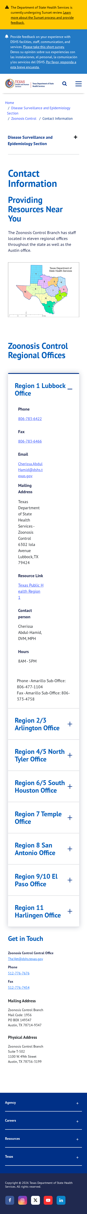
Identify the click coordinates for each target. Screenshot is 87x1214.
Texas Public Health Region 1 (31, 591)
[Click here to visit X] (35, 1200)
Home (9, 102)
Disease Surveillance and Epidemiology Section (30, 140)
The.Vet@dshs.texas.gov (25, 959)
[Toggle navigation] (77, 83)
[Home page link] (29, 83)
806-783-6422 (30, 418)
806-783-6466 (30, 441)
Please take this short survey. (43, 47)
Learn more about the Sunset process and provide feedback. (42, 17)
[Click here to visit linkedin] (61, 1200)
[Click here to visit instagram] (22, 1200)
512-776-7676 (19, 973)
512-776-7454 (19, 987)
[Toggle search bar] (63, 83)
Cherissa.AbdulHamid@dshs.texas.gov (30, 469)
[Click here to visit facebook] (10, 1200)
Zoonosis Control (23, 118)
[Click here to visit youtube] (48, 1200)
